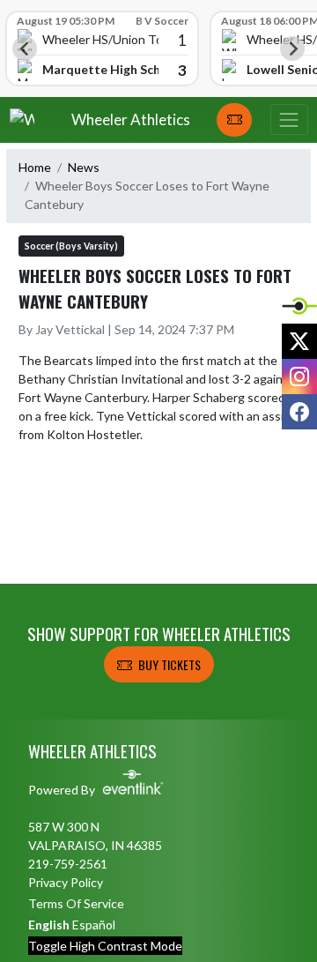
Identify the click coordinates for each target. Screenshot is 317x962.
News (84, 167)
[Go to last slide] (24, 48)
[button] (234, 120)
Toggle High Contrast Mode (105, 945)
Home (34, 167)
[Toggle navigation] (288, 119)
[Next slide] (292, 48)
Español (93, 924)
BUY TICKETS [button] (169, 664)
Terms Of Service (76, 903)
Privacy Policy (65, 882)
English (49, 924)
